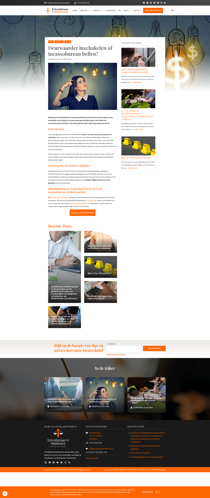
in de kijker (59, 41)
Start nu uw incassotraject (60, 426)
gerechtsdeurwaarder (79, 203)
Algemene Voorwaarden (127, 470)
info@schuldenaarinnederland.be (101, 449)
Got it (158, 492)
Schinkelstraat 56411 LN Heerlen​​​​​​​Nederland (95, 436)
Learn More (147, 492)
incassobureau (91, 200)
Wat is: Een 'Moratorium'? (136, 158)
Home (51, 41)
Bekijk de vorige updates (116, 354)
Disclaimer (141, 470)
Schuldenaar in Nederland (60, 197)
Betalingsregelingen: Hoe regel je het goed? (147, 457)
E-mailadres (111, 344)
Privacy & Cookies (111, 470)
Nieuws (68, 41)
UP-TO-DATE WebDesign (156, 470)
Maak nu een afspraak (82, 213)
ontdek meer (136, 82)
